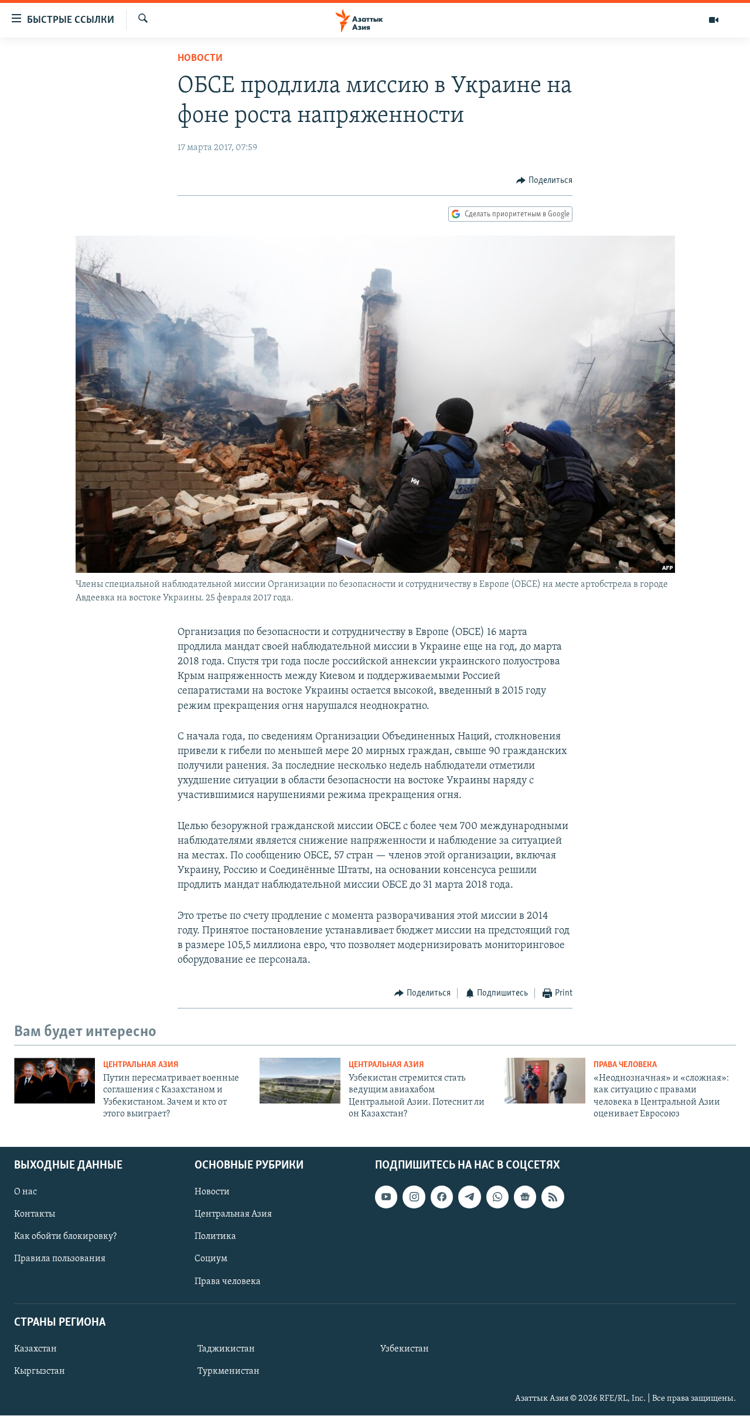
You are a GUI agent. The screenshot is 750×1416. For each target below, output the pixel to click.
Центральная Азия (141, 1065)
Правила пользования (59, 1259)
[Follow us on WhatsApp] (497, 1197)
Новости (200, 58)
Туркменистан (228, 1371)
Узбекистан (404, 1349)
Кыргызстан (39, 1371)
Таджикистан (226, 1349)
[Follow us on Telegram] (469, 1197)
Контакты (34, 1215)
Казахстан (35, 1349)
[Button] (544, 180)
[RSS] (552, 1197)
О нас (25, 1192)
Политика (215, 1237)
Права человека (625, 1065)
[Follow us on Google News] (525, 1197)
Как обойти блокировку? (65, 1237)
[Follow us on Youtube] (386, 1197)
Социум (211, 1259)
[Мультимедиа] (713, 20)
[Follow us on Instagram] (414, 1197)
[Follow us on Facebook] (442, 1197)
